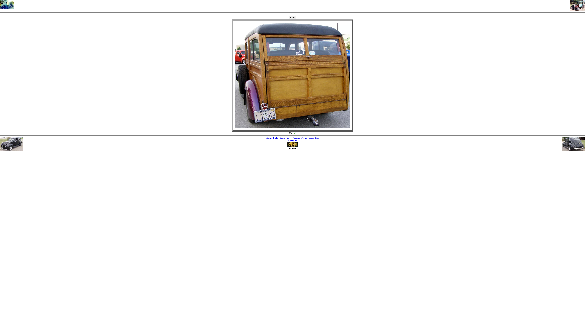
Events (282, 138)
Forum (304, 138)
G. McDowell (292, 140)
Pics (317, 138)
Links (275, 138)
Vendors (296, 138)
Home (269, 138)
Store (289, 138)
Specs (311, 138)
